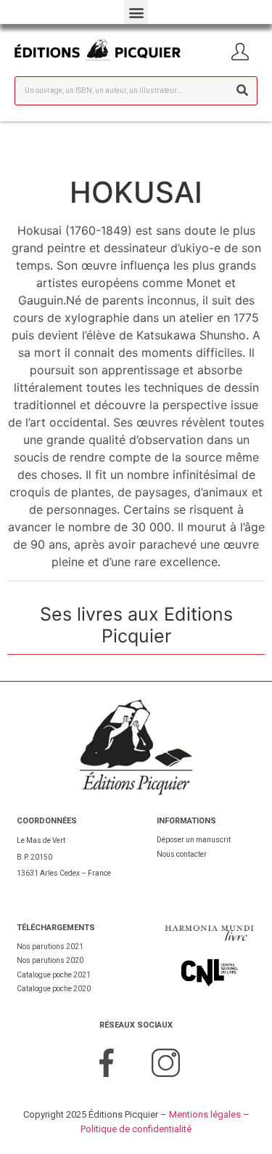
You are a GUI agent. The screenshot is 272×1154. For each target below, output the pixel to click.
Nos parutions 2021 (50, 947)
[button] (136, 12)
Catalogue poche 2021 (54, 975)
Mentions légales (205, 1114)
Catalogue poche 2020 (54, 989)
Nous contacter (182, 854)
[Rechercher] (242, 91)
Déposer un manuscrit (194, 840)
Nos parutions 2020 (50, 960)
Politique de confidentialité (136, 1128)
